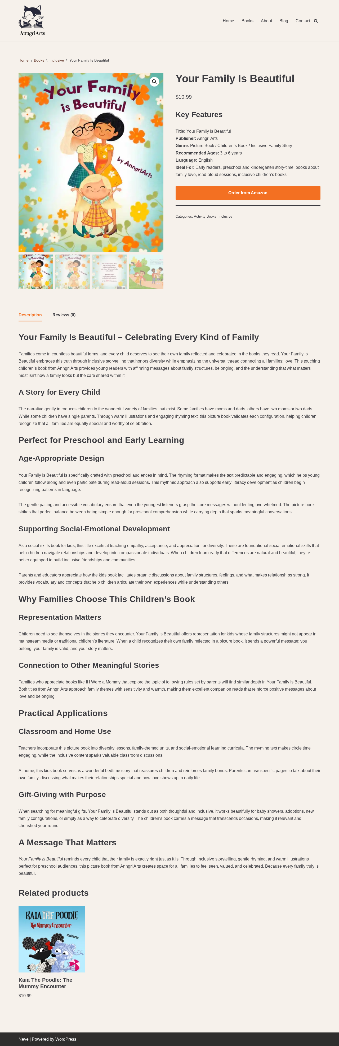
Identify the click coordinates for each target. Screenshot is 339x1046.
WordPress (65, 1039)
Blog (283, 21)
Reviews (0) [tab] (63, 315)
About (266, 21)
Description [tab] (30, 315)
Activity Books (205, 216)
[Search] (316, 21)
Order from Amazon (247, 193)
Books (247, 21)
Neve (24, 1039)
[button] (154, 82)
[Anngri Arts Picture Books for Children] (32, 21)
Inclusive (57, 60)
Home (228, 21)
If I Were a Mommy (103, 682)
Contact (303, 21)
